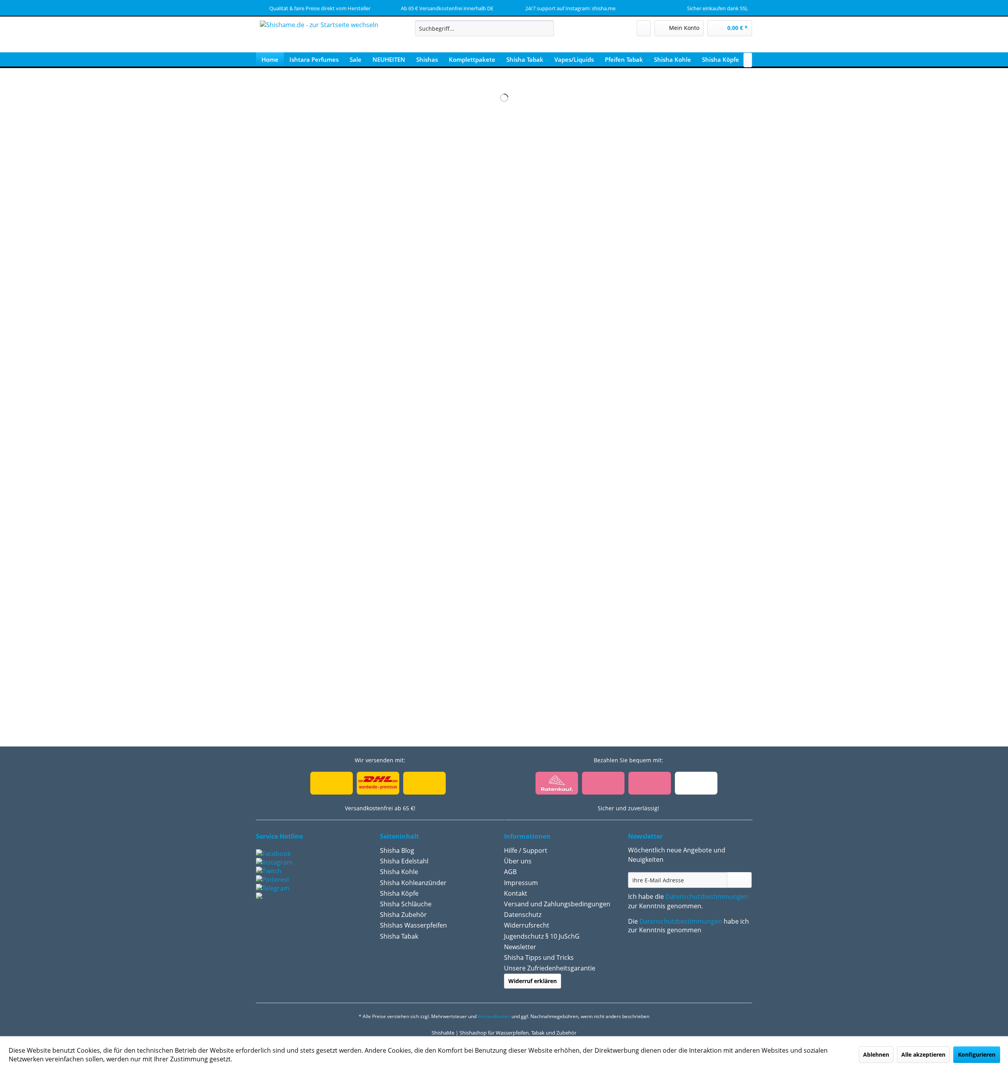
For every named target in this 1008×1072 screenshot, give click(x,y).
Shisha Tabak (399, 936)
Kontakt (515, 893)
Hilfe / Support (525, 850)
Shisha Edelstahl (404, 861)
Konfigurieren (976, 1054)
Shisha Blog (397, 850)
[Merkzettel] (644, 28)
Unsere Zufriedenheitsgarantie (549, 968)
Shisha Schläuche (406, 904)
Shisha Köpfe (399, 893)
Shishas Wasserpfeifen (413, 925)
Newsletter (520, 947)
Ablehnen (876, 1054)
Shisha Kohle (399, 871)
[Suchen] (546, 28)
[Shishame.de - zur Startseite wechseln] (319, 37)
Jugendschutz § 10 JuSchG (542, 936)
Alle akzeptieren (923, 1054)
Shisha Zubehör (403, 914)
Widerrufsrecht (526, 925)
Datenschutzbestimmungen (706, 896)
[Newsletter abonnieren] (739, 880)
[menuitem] (484, 28)
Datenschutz (522, 914)
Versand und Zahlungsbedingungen (557, 904)
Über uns (518, 861)
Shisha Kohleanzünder (413, 882)
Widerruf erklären (532, 981)
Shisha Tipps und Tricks (539, 957)
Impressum (521, 882)
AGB (510, 871)
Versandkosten (494, 1016)
